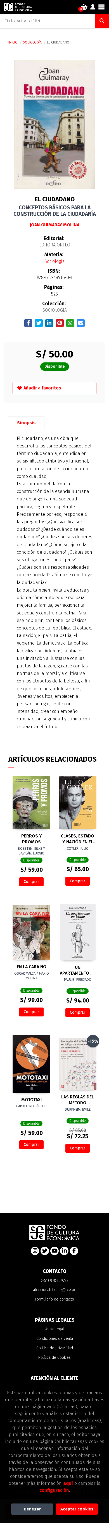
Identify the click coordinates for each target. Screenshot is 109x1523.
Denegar (32, 1509)
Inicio (13, 42)
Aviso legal (54, 1329)
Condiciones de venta (54, 1338)
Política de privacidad (54, 1348)
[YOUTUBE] (54, 1251)
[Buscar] (102, 21)
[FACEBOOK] (74, 1251)
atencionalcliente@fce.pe (54, 1289)
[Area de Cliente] (92, 7)
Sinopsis (26, 422)
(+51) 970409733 (54, 1280)
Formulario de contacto (54, 1299)
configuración (54, 1490)
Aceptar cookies (76, 1509)
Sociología (32, 42)
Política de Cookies (54, 1357)
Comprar (31, 881)
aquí (68, 1483)
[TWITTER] (45, 1251)
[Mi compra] (84, 7)
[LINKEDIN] (64, 1251)
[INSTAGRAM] (35, 1251)
